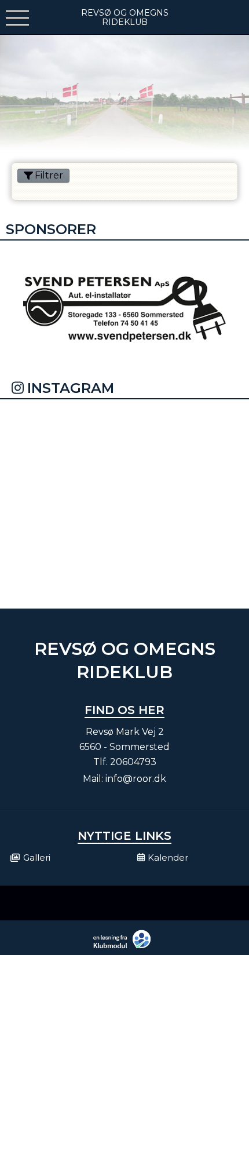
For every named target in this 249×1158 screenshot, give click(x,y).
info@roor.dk (135, 778)
